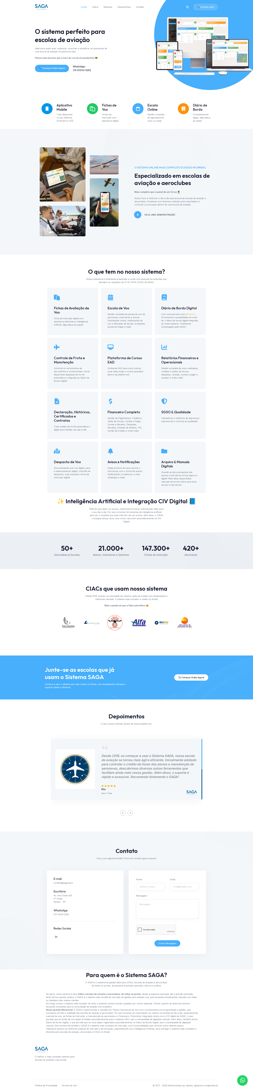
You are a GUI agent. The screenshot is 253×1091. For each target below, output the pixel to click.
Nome (139, 879)
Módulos (108, 7)
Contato (140, 7)
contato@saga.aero (63, 883)
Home (84, 7)
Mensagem (141, 895)
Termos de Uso (69, 1085)
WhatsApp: (79, 66)
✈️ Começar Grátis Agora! (52, 68)
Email (172, 879)
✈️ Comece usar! (205, 7)
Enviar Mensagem (167, 943)
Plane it (191, 314)
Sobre (95, 7)
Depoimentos (124, 7)
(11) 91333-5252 (82, 70)
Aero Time (106, 793)
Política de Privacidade (46, 1085)
